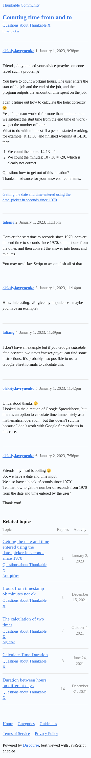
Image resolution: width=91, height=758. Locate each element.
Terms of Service (16, 733)
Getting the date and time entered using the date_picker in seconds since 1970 (37, 197)
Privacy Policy (46, 733)
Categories (26, 724)
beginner (9, 642)
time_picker (11, 31)
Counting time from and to (37, 17)
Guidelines (48, 724)
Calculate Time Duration (25, 654)
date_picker (11, 576)
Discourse (31, 745)
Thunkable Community (21, 5)
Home (8, 724)
